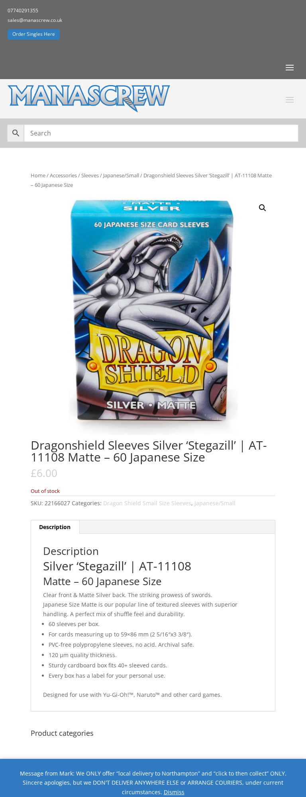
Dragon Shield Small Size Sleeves (147, 503)
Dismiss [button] (174, 792)
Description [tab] (55, 527)
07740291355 (23, 10)
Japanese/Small (121, 175)
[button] (262, 208)
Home (38, 175)
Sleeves (90, 175)
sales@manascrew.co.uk (35, 20)
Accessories (63, 175)
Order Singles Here (33, 34)
